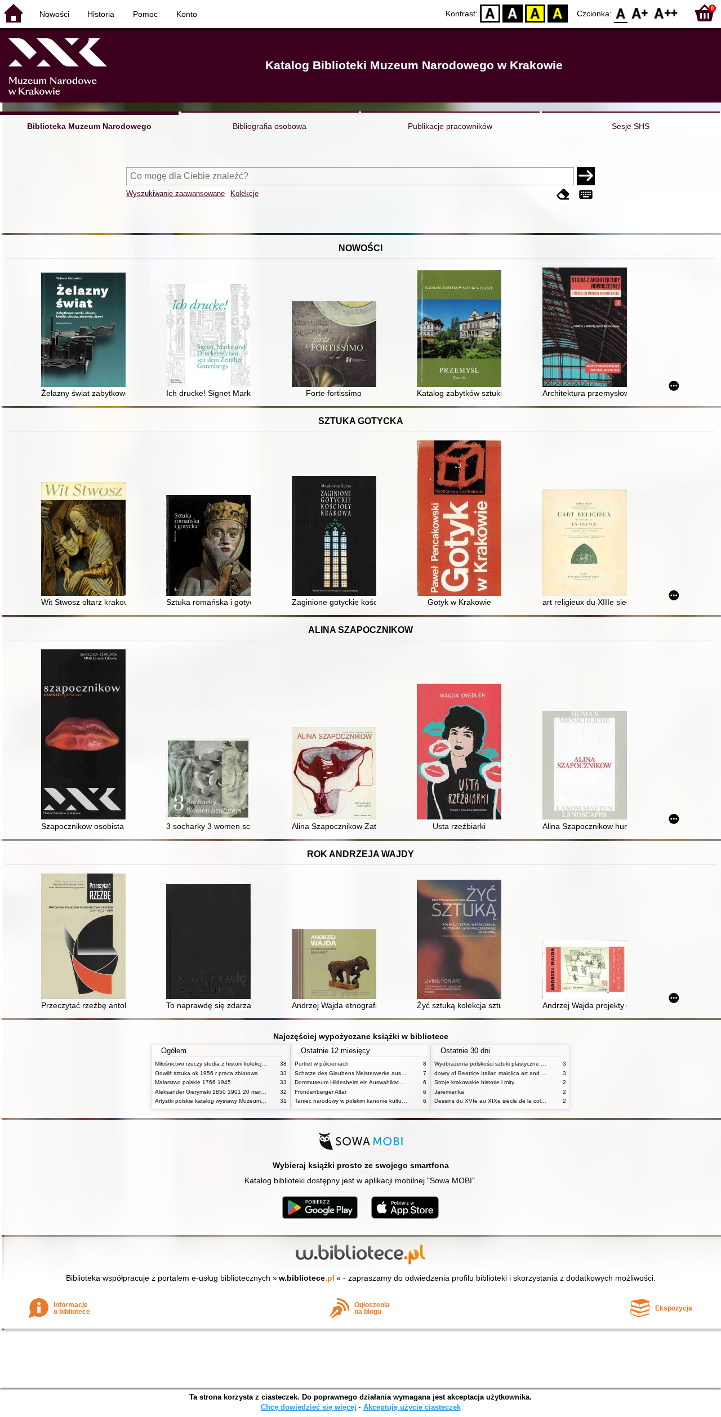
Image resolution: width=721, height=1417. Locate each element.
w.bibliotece (307, 1277)
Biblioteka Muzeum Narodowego (89, 126)
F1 (640, 12)
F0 (621, 12)
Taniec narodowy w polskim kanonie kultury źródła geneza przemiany (384, 1101)
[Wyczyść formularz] (563, 195)
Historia (100, 14)
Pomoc (145, 14)
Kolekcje (244, 193)
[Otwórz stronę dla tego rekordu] (86, 331)
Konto (186, 14)
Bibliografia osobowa (269, 126)
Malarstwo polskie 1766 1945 (193, 1082)
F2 (666, 12)
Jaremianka (449, 1092)
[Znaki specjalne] (586, 195)
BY (557, 12)
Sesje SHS (630, 126)
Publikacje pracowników (450, 126)
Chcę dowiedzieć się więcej (309, 1407)
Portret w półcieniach (322, 1063)
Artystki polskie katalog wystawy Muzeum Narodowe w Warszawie (239, 1101)
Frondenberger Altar (320, 1092)
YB (535, 12)
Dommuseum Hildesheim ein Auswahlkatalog (352, 1082)
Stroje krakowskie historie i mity (474, 1082)
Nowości (54, 14)
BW (512, 12)
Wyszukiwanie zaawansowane (175, 193)
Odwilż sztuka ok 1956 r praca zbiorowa (206, 1073)
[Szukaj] (586, 176)
